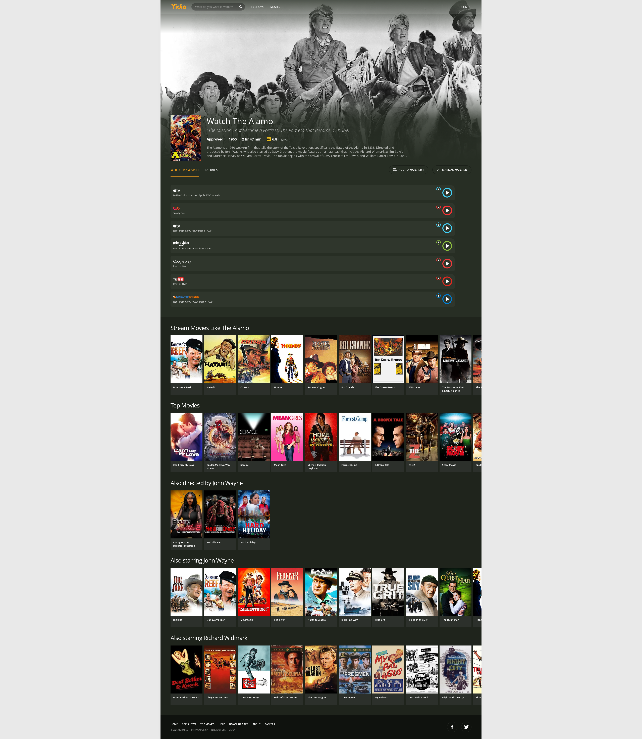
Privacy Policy (199, 729)
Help (222, 724)
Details (211, 169)
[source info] (438, 189)
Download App (238, 724)
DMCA (232, 729)
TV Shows (257, 7)
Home (174, 724)
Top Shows (189, 724)
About (256, 724)
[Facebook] (452, 727)
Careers (270, 724)
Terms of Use (218, 729)
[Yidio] (178, 7)
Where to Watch (185, 169)
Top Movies (207, 724)
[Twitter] (466, 727)
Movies (275, 7)
